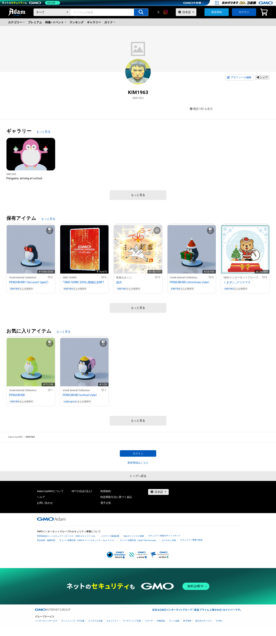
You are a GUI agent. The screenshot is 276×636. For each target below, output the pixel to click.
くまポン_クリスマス (237, 282)
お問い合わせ (45, 502)
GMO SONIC (70, 277)
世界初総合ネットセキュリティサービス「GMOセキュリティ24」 (67, 536)
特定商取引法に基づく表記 (116, 497)
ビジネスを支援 (95, 621)
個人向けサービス (203, 621)
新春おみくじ (124, 277)
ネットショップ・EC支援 (72, 621)
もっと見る (43, 131)
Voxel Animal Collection (22, 277)
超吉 (119, 282)
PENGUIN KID (17, 395)
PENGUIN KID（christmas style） (189, 282)
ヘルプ (41, 497)
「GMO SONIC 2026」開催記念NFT (83, 282)
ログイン (244, 12)
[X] (158, 12)
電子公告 (105, 502)
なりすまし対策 (169, 540)
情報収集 (161, 621)
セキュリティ (112, 621)
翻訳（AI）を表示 (203, 108)
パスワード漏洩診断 (110, 536)
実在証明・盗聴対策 (46, 540)
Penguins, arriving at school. (24, 178)
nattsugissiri (70, 401)
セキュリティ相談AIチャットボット (164, 536)
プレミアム (35, 22)
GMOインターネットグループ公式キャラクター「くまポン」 (242, 277)
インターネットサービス (46, 621)
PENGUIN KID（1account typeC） (29, 282)
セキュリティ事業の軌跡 (191, 540)
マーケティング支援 (132, 621)
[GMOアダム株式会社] (51, 519)
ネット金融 (174, 621)
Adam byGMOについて (50, 491)
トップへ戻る (138, 476)
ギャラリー (94, 22)
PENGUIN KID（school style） (80, 395)
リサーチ (149, 621)
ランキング (77, 22)
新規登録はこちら (138, 462)
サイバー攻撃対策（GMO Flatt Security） (139, 540)
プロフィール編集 (241, 77)
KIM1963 (11, 174)
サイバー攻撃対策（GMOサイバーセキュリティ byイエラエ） (87, 540)
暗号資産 (187, 621)
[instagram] (166, 12)
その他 (219, 621)
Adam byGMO (15, 437)
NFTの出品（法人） (82, 491)
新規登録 (216, 12)
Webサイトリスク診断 (133, 536)
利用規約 (105, 491)
